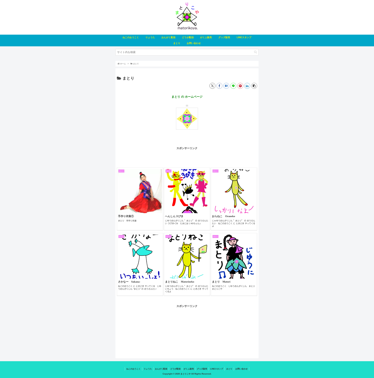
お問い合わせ (241, 369)
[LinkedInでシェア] (247, 86)
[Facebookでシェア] (219, 86)
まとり (229, 369)
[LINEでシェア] (233, 86)
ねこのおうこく (133, 369)
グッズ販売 (202, 369)
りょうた (148, 369)
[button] (255, 52)
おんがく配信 (161, 369)
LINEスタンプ (216, 369)
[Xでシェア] (212, 86)
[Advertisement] (187, 157)
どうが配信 (175, 369)
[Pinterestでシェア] (240, 86)
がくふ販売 (189, 369)
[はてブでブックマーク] (226, 86)
